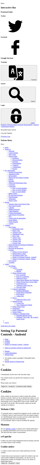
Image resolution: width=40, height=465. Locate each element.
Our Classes (12, 227)
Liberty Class (16, 238)
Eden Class (15, 236)
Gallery (7, 264)
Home (6, 147)
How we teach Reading (19, 188)
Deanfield (19, 269)
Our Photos (12, 266)
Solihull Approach (14, 209)
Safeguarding (13, 176)
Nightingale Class (17, 229)
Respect (12, 126)
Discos (14, 298)
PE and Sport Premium (16, 195)
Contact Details (13, 153)
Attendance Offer (14, 174)
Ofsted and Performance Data (18, 183)
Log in (32, 123)
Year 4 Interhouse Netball (24, 305)
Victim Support (13, 222)
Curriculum (12, 186)
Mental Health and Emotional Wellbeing (21, 245)
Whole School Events (19, 273)
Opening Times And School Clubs (19, 204)
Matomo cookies (11, 429)
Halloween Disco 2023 (23, 299)
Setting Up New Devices (20, 252)
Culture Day (20, 296)
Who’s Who (12, 154)
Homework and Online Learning (19, 177)
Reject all (4, 386)
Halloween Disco (21, 278)
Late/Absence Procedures (16, 215)
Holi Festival (20, 294)
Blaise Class (16, 230)
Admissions (12, 199)
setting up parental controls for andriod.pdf (18, 348)
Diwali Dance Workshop (24, 292)
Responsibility (28, 125)
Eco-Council (12, 261)
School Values (13, 156)
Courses (11, 223)
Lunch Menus (13, 220)
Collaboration (5, 126)
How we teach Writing (19, 190)
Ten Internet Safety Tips (19, 255)
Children (7, 225)
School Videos (16, 312)
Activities (11, 262)
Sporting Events (17, 301)
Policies (11, 179)
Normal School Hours (15, 172)
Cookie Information (11, 353)
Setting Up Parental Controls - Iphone (24, 259)
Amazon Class (16, 232)
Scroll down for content (8, 326)
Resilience (4, 125)
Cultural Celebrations (18, 289)
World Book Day (21, 284)
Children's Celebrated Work (20, 314)
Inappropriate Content (19, 253)
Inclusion (20, 125)
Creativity (36, 125)
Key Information (10, 170)
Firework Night (21, 287)
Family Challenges (18, 310)
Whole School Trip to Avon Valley (26, 282)
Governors (12, 184)
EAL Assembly (21, 275)
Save (17, 463)
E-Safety (11, 250)
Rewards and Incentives (16, 248)
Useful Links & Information (17, 218)
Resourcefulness (12, 125)
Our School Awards (15, 206)
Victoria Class (16, 241)
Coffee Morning (13, 211)
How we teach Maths (19, 192)
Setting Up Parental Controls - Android (24, 257)
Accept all (11, 386)
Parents (7, 202)
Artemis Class (16, 239)
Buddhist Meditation (22, 291)
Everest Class (16, 243)
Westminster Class (18, 234)
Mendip (18, 271)
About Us (8, 149)
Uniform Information (15, 213)
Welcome (11, 151)
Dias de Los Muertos (22, 276)
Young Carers (13, 200)
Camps (14, 268)
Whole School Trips (18, 307)
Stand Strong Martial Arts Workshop (27, 280)
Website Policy (9, 355)
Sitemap (7, 351)
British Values (13, 193)
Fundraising (16, 308)
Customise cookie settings (23, 386)
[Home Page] (5, 136)
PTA (10, 216)
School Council (13, 246)
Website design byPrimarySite (14, 361)
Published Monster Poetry (24, 315)
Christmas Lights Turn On (24, 285)
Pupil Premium (13, 197)
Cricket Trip (20, 303)
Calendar (11, 207)
